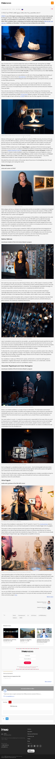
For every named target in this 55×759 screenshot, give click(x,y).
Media (29, 738)
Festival (14, 615)
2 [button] (25, 137)
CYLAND (22, 96)
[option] (27, 117)
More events (48, 681)
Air (28, 615)
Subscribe (27, 662)
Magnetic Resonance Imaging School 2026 (11, 676)
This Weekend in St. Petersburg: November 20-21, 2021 (9, 640)
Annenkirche (22, 77)
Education (30, 731)
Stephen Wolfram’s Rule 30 (14, 150)
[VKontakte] (52, 9)
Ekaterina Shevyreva (41, 602)
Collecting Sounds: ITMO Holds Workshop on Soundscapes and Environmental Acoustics (43, 641)
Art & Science (24, 94)
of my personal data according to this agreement (27, 667)
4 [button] (29, 137)
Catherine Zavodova (41, 607)
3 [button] (27, 137)
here (16, 595)
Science (29, 729)
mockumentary (44, 524)
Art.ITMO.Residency (42, 615)
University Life (31, 736)
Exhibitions (15, 617)
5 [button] (31, 137)
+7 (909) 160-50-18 (5, 745)
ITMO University (13, 706)
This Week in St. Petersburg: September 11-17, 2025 (25, 640)
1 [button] (23, 137)
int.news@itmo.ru (9, 696)
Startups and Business (33, 734)
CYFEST (3, 16)
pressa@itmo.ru (4, 747)
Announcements (8, 673)
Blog (29, 741)
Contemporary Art (21, 615)
